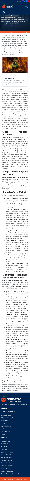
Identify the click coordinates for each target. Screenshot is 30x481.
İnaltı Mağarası (9, 78)
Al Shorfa (4, 446)
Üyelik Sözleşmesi (6, 426)
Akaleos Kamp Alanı (7, 455)
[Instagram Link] (23, 1)
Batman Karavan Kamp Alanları (10, 474)
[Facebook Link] (27, 1)
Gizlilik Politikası (6, 415)
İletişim (3, 423)
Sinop (10, 32)
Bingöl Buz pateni (6, 460)
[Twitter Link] (25, 1)
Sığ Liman (4, 449)
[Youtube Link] (29, 1)
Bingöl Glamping (6, 463)
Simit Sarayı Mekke (7, 452)
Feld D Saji (4, 444)
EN (20, 1)
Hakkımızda (4, 420)
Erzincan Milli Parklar (7, 471)
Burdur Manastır (6, 468)
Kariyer (3, 434)
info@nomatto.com (9, 411)
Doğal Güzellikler (18, 32)
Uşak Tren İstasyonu (7, 465)
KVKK (2, 429)
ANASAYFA (4, 32)
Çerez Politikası (5, 431)
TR (17, 1)
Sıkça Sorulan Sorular (7, 418)
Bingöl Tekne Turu (6, 457)
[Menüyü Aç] (26, 6)
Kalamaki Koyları (6, 441)
